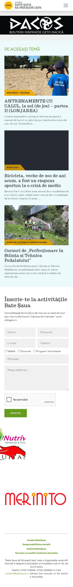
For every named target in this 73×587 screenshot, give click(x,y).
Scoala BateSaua (36, 540)
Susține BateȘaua (36, 548)
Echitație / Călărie (18, 93)
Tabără (11, 351)
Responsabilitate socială (36, 544)
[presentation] (30, 399)
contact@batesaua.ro (17, 573)
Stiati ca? (13, 167)
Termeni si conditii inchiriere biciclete (36, 552)
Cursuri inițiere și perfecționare (27, 242)
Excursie (26, 351)
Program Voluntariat (48, 351)
